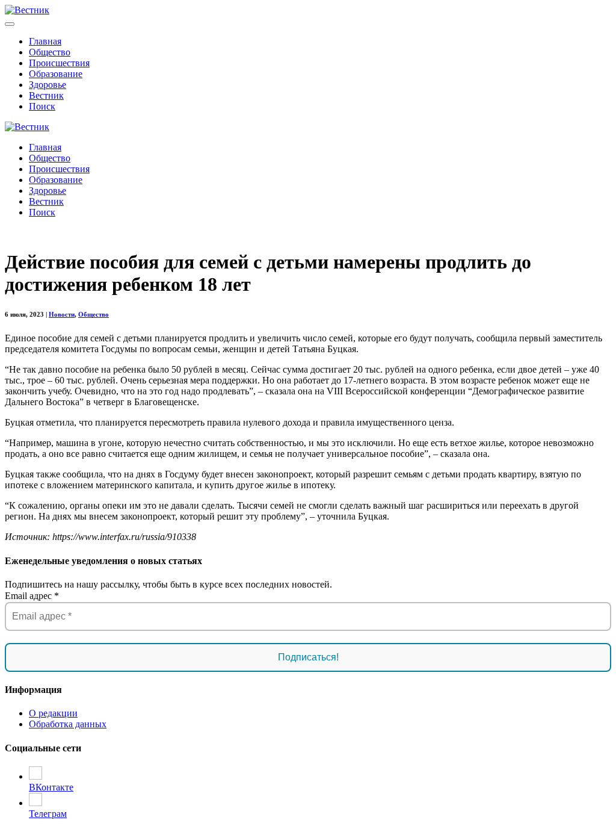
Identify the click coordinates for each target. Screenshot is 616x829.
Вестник (46, 95)
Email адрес (32, 596)
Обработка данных (67, 724)
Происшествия (59, 63)
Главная (45, 41)
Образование (55, 74)
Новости (62, 314)
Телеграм (48, 814)
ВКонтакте (51, 787)
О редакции (53, 713)
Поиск (42, 106)
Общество (49, 52)
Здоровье (47, 84)
